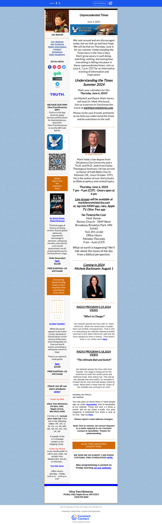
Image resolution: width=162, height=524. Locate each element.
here (57, 260)
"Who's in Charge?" (94, 316)
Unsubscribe (66, 511)
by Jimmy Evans (57, 218)
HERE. (110, 457)
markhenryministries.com (98, 107)
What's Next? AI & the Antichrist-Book (57, 183)
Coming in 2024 (93, 265)
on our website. (103, 467)
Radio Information (57, 47)
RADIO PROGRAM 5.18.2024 (94, 351)
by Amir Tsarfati (57, 323)
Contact (57, 49)
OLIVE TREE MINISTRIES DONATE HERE (93, 445)
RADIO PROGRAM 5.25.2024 (94, 306)
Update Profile (75, 511)
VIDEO (94, 310)
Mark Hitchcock (57, 220)
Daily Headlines (57, 54)
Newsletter (91, 404)
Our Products (57, 44)
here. (90, 414)
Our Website (57, 42)
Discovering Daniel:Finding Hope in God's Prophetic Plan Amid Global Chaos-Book (58, 286)
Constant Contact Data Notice (90, 511)
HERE (57, 392)
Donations (57, 52)
